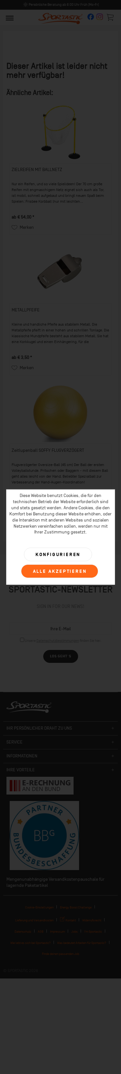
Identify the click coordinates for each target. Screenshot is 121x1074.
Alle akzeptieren (60, 571)
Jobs (74, 931)
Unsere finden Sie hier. (63, 641)
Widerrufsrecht (91, 920)
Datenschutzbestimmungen (57, 641)
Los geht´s (60, 656)
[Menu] (9, 18)
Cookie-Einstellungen (39, 907)
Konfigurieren (57, 554)
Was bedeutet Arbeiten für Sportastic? (81, 943)
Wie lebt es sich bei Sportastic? (30, 943)
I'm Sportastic (93, 931)
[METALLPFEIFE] (60, 273)
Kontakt (70, 920)
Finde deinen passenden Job (60, 954)
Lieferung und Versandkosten (34, 920)
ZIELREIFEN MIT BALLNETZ (37, 169)
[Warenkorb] (110, 17)
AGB (41, 931)
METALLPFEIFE (26, 310)
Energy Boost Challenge (76, 907)
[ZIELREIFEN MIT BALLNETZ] (60, 132)
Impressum (57, 931)
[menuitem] (9, 18)
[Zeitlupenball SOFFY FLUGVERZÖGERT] (60, 413)
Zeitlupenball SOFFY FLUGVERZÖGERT (48, 450)
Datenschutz (23, 931)
